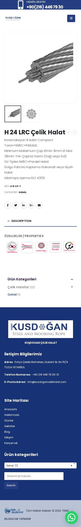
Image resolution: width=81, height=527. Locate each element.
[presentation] (9, 67)
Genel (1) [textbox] (39, 465)
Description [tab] (21, 221)
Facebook (7, 205)
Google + (31, 205)
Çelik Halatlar (18, 287)
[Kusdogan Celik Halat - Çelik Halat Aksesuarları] (13, 18)
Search (11, 485)
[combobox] (40, 465)
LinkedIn (23, 205)
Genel (23, 192)
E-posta (39, 205)
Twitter (15, 205)
